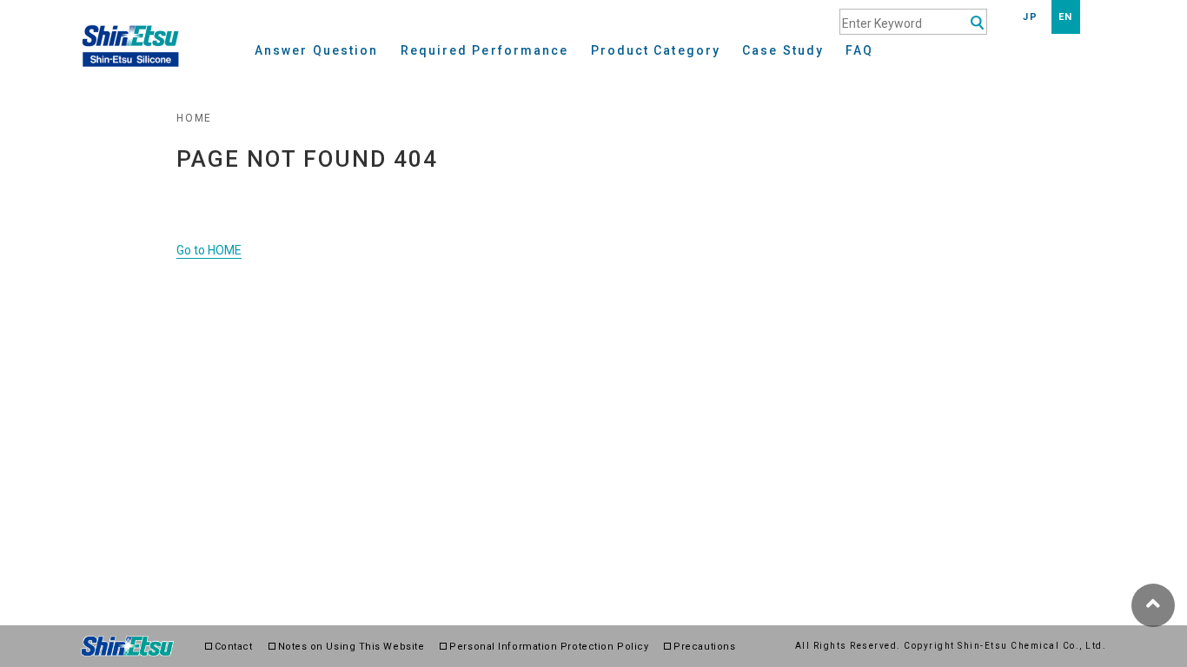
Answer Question (317, 50)
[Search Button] (977, 23)
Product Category (656, 50)
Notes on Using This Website (351, 646)
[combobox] (913, 22)
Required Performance (485, 50)
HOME (194, 118)
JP (1030, 17)
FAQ (859, 50)
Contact (234, 646)
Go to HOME (209, 250)
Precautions (704, 646)
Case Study (783, 50)
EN (1065, 17)
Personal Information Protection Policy (548, 646)
